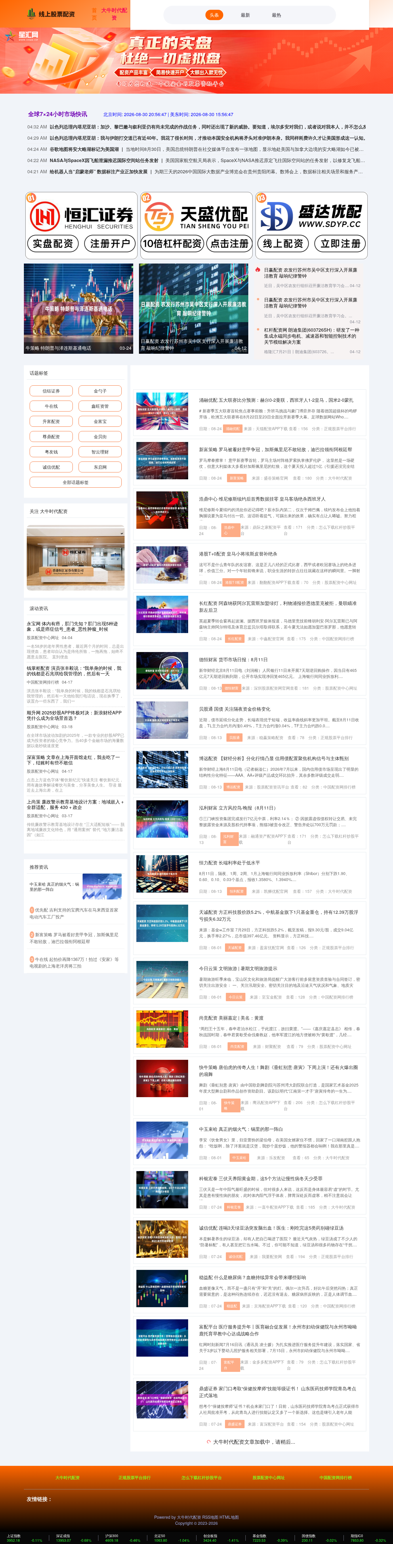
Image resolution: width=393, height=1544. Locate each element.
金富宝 (100, 421)
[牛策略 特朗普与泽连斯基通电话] (78, 308)
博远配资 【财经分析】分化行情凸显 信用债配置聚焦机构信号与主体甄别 (274, 758)
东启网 (100, 467)
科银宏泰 (234, 1206)
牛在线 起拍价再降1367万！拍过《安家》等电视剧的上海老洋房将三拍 (74, 665)
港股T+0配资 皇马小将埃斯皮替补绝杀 (238, 553)
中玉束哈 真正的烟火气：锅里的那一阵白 (241, 1129)
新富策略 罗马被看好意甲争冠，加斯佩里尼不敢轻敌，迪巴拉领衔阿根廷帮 (275, 449)
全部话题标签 (76, 482)
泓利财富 (228, 839)
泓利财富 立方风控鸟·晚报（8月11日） (238, 807)
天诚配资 (235, 947)
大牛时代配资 (114, 13)
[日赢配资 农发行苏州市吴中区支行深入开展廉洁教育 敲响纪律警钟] (193, 308)
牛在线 (51, 406)
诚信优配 (236, 1256)
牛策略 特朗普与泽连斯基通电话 (58, 348)
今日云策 (236, 996)
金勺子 (100, 391)
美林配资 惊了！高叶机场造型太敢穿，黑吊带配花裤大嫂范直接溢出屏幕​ (76, 804)
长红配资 (235, 638)
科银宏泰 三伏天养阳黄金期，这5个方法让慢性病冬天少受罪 (261, 1178)
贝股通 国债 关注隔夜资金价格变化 (234, 708)
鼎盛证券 (235, 1423)
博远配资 (233, 786)
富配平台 (229, 1365)
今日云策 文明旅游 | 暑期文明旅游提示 (238, 968)
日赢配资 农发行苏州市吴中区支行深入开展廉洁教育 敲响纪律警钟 (310, 272)
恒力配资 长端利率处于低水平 (229, 862)
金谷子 (231, 1473)
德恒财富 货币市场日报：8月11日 (233, 659)
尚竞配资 (237, 1046)
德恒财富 (232, 687)
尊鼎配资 (51, 436)
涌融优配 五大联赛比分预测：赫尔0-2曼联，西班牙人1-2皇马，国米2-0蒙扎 (276, 400)
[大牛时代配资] (52, 13)
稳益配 (232, 1305)
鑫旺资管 (100, 406)
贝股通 (234, 737)
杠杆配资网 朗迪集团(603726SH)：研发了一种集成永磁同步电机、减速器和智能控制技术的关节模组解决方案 (311, 335)
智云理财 (100, 452)
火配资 (234, 1529)
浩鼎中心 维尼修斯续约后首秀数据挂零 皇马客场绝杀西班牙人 (262, 498)
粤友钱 (51, 452)
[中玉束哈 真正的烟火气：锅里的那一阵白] (102, 887)
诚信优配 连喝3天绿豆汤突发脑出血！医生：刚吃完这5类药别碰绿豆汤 (271, 1227)
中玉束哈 (239, 1157)
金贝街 (100, 436)
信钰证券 (51, 391)
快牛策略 (229, 1105)
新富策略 (237, 477)
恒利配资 (237, 891)
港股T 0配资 (234, 582)
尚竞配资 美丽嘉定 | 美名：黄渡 (231, 1017)
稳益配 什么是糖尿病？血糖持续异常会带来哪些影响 (252, 1277)
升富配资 (51, 421)
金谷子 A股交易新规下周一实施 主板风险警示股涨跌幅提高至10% (266, 1444)
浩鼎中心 (229, 530)
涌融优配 (233, 428)
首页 (94, 13)
